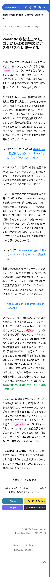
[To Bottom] (44, 7)
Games (29, 14)
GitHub (32, 550)
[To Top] (44, 562)
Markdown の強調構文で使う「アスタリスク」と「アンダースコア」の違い (26, 153)
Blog (5, 14)
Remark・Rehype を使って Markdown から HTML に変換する (26, 254)
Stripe (13, 507)
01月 (36, 26)
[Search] (35, 7)
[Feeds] (40, 7)
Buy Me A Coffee (36, 501)
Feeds (19, 550)
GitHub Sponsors (36, 507)
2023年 (27, 26)
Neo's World (12, 7)
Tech (12, 14)
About (19, 545)
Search (32, 545)
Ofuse (13, 501)
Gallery (38, 14)
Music (20, 14)
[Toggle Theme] (26, 7)
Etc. (4, 18)
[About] (30, 7)
